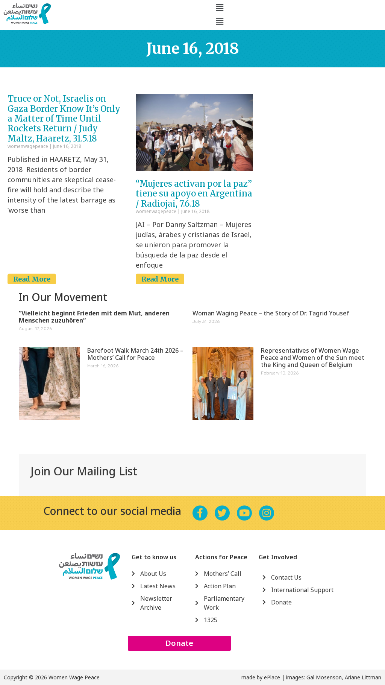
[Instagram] (266, 513)
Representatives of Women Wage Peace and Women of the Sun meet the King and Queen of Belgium (312, 357)
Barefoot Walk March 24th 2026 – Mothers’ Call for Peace (135, 354)
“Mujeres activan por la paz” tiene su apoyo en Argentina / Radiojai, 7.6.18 (194, 193)
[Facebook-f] (200, 513)
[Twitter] (222, 513)
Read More (31, 279)
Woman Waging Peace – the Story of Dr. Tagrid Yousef (270, 313)
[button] (219, 7)
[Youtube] (244, 513)
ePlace (272, 677)
